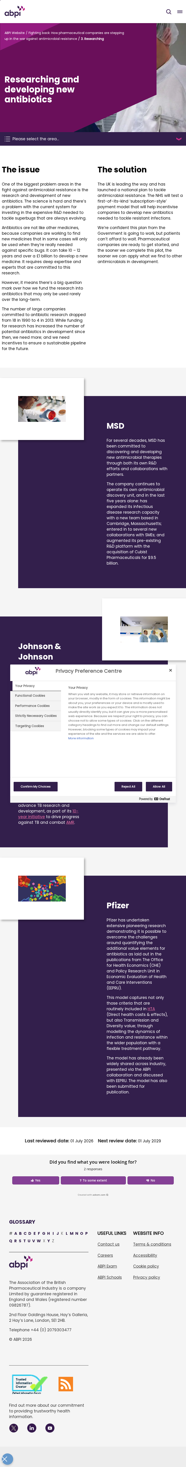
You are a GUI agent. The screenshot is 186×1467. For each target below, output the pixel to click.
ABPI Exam (107, 1266)
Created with (91, 1194)
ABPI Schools (110, 1277)
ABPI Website (15, 33)
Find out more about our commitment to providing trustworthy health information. (46, 1411)
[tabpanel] (120, 714)
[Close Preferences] (7, 1459)
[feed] (66, 1384)
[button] (169, 12)
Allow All (159, 786)
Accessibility (145, 1255)
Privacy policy (146, 1277)
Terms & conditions (152, 1244)
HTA (151, 1009)
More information (81, 738)
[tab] (35, 686)
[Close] (171, 670)
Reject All (128, 786)
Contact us (109, 1244)
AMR (70, 822)
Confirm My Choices (36, 786)
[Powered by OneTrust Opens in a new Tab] (156, 800)
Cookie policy (146, 1266)
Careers (105, 1255)
